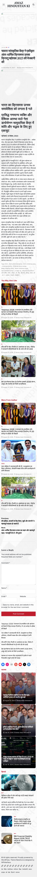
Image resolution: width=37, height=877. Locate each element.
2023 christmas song (29, 264)
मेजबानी (12, 275)
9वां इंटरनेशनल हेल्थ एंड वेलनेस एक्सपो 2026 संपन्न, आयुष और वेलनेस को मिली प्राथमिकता (18, 383)
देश (6, 47)
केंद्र (19, 273)
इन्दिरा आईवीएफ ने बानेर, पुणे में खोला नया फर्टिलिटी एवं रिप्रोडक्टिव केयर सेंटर (18, 728)
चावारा (31, 273)
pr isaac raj (18, 270)
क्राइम (3, 872)
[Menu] (3, 4)
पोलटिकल (3, 463)
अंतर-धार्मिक (4, 273)
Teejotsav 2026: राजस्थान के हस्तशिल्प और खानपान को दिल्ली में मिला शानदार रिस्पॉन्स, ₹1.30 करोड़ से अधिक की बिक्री (17, 312)
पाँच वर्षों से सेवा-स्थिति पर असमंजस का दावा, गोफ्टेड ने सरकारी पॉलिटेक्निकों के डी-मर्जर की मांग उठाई (18, 348)
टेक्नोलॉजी (25, 869)
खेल (9, 872)
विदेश (5, 869)
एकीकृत (13, 273)
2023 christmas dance (15, 264)
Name (4, 588)
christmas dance (7, 266)
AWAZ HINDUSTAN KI (18, 4)
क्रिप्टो (2, 792)
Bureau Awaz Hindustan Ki (25, 67)
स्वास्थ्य (4, 692)
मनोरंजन (16, 869)
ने (4, 275)
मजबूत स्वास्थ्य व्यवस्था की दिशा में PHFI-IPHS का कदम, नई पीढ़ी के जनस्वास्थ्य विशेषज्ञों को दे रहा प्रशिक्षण (18, 758)
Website (23, 596)
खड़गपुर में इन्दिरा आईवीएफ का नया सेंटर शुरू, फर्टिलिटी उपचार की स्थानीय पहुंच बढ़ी (16, 696)
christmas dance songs (19, 266)
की (16, 273)
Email (4, 596)
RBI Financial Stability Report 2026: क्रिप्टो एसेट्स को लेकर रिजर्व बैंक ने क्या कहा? (23, 839)
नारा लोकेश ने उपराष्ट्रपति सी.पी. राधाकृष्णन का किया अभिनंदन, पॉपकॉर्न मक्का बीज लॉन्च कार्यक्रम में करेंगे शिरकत (18, 468)
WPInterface (6, 862)
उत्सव (9, 273)
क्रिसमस (23, 273)
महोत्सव (8, 275)
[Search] (33, 4)
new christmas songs (7, 270)
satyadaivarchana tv (28, 270)
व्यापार (30, 869)
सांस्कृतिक (17, 275)
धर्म (8, 47)
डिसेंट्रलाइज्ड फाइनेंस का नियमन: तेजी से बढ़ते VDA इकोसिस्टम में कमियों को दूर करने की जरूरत (22, 822)
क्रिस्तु (27, 273)
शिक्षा (20, 869)
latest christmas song (7, 268)
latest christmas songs (21, 268)
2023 (6, 264)
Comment (5, 563)
